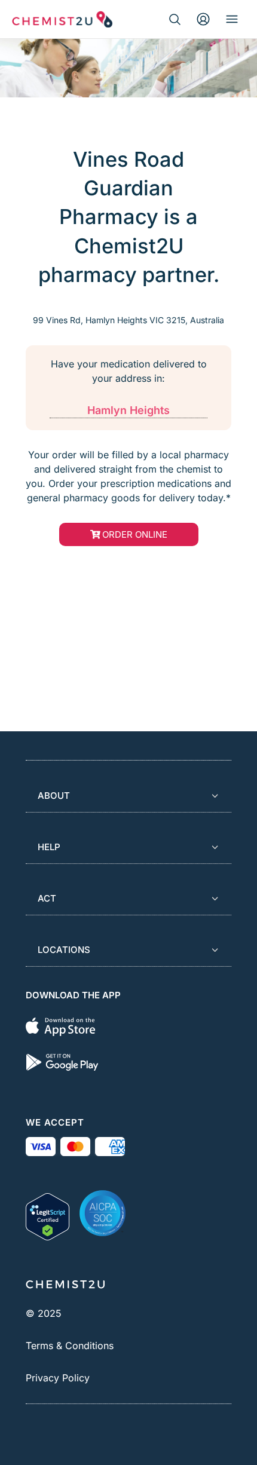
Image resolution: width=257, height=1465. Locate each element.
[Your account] (203, 19)
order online (134, 534)
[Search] (174, 19)
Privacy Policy (58, 1378)
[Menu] (232, 19)
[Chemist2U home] (62, 19)
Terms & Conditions (70, 1345)
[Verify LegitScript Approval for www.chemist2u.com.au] (47, 1212)
